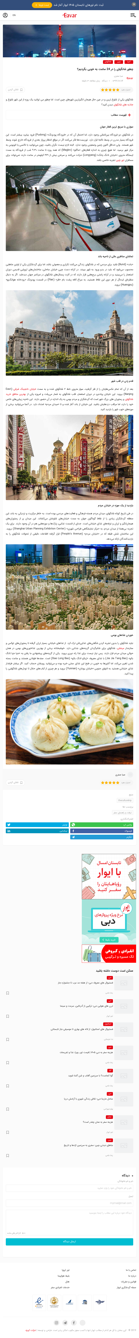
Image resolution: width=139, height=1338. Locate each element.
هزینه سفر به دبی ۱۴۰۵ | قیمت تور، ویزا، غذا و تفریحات (86, 1052)
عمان (109, 1117)
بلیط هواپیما (64, 1276)
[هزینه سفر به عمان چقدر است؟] (123, 1122)
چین (119, 61)
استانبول (108, 1024)
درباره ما (132, 1276)
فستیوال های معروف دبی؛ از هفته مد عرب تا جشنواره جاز (85, 983)
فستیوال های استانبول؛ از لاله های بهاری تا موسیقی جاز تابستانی (82, 1029)
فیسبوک (128, 831)
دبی (109, 977)
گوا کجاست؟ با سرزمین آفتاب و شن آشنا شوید (90, 1076)
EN (14, 15)
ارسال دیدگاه (69, 1242)
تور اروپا (66, 1270)
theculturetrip (125, 800)
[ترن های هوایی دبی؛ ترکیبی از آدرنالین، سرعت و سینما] (123, 1006)
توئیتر (64, 825)
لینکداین (63, 831)
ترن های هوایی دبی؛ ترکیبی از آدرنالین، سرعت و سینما (86, 1006)
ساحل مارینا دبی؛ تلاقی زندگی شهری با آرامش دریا (88, 1099)
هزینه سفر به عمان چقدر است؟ (98, 1122)
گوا (110, 1070)
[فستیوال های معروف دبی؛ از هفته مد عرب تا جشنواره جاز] (123, 983)
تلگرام (129, 837)
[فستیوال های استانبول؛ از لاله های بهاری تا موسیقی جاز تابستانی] (123, 1029)
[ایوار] (69, 15)
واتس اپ (127, 825)
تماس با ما (131, 1270)
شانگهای (108, 61)
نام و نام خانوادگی (125, 1181)
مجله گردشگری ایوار (126, 1287)
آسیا (128, 61)
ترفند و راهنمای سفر (123, 812)
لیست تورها (44, 5)
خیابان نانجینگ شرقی (24, 389)
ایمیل (131, 1196)
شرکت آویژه (31, 1330)
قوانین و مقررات (128, 1282)
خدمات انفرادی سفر (60, 1287)
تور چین (120, 160)
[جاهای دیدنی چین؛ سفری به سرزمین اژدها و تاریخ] (123, 1145)
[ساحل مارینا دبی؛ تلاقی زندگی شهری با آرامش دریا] (123, 1099)
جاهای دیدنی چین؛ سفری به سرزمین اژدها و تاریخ (88, 1145)
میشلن (120, 648)
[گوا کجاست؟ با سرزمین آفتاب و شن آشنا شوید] (123, 1076)
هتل (67, 1282)
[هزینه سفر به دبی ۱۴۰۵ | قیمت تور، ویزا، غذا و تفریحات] (123, 1053)
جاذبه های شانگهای (123, 105)
